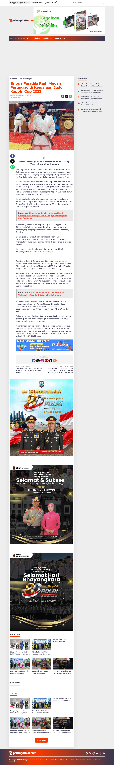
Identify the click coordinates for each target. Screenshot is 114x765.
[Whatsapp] (70, 96)
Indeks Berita (14, 762)
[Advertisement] (57, 57)
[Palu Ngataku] (21, 20)
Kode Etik (70, 760)
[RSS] (55, 360)
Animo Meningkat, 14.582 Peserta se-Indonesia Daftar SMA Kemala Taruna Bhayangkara (62, 641)
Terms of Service (94, 760)
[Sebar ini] (62, 96)
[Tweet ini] (66, 96)
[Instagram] (42, 360)
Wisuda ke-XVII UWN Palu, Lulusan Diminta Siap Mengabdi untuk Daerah (40, 653)
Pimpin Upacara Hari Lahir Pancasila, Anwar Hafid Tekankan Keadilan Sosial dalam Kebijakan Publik (19, 653)
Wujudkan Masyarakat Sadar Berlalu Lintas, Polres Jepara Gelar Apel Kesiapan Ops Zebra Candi (92, 85)
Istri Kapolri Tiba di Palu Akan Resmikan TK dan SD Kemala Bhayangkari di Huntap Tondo (60, 369)
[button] (103, 3)
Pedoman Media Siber (55, 760)
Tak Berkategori (15, 97)
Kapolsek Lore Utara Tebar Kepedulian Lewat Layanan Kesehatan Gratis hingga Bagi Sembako (41, 672)
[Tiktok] (51, 360)
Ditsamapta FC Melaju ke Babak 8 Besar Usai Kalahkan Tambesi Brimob (29, 369)
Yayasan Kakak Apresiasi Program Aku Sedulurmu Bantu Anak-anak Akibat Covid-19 (91, 110)
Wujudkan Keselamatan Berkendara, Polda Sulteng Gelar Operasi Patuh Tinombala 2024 (91, 97)
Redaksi (41, 760)
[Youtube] (46, 360)
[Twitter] (38, 360)
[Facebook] (34, 360)
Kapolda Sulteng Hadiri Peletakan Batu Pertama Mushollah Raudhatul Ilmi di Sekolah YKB (19, 672)
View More (41, 740)
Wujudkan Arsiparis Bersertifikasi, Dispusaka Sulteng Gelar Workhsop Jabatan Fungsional (91, 104)
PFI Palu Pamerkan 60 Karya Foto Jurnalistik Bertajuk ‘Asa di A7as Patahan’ (62, 672)
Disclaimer (80, 760)
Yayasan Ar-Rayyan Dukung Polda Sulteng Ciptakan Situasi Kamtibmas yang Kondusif (92, 91)
